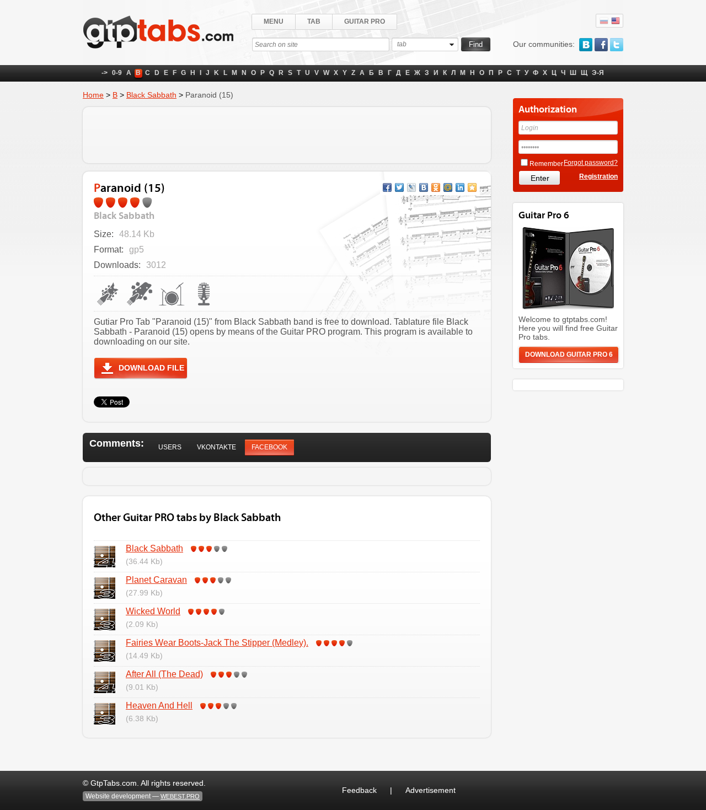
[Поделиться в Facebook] (387, 187)
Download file (151, 367)
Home (93, 94)
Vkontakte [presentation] (216, 447)
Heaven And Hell (159, 705)
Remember (546, 164)
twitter (616, 44)
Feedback (359, 790)
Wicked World (153, 611)
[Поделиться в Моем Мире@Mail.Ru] (447, 187)
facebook (601, 44)
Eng (615, 21)
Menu (274, 21)
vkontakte (585, 44)
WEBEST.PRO (180, 796)
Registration (598, 176)
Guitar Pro (364, 21)
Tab (313, 21)
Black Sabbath (151, 94)
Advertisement (430, 790)
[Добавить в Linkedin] (460, 187)
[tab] (170, 447)
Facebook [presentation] (269, 447)
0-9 (117, 73)
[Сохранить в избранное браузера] (472, 187)
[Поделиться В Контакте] (423, 187)
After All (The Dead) (164, 674)
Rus (604, 21)
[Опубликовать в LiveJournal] (411, 187)
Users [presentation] (169, 447)
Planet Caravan (156, 579)
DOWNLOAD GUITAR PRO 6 (569, 354)
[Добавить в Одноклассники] (435, 187)
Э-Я (598, 73)
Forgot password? (591, 163)
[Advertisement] (287, 135)
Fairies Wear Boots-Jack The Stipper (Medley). (217, 642)
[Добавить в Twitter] (399, 187)
